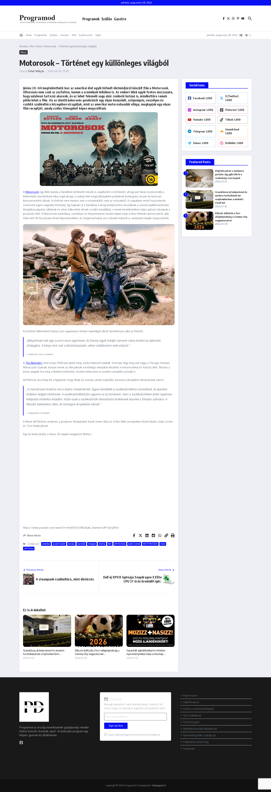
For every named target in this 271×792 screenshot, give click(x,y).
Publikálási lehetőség (196, 741)
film (110, 543)
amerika (46, 543)
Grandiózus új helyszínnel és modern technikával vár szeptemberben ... (43, 652)
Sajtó (98, 35)
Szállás (106, 19)
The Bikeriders (33, 362)
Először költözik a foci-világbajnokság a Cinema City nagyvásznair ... (97, 652)
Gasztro (120, 19)
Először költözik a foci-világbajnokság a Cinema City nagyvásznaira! (231, 217)
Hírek (29, 35)
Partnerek (189, 748)
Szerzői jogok (191, 722)
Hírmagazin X (159, 785)
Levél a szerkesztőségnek (198, 708)
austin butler (59, 543)
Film (74, 35)
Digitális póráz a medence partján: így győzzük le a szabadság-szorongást (229, 174)
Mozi (39, 46)
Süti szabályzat (192, 715)
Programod (37, 17)
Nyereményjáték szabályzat (199, 735)
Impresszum (190, 695)
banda (71, 543)
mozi (162, 543)
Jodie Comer (134, 543)
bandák (81, 543)
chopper (92, 543)
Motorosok (32, 191)
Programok (91, 19)
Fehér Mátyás (36, 71)
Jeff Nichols (119, 543)
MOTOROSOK (150, 543)
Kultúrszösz (86, 35)
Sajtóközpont (191, 702)
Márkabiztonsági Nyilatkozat (200, 728)
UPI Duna (29, 548)
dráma (102, 543)
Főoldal (23, 46)
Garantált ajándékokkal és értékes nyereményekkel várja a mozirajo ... (146, 652)
